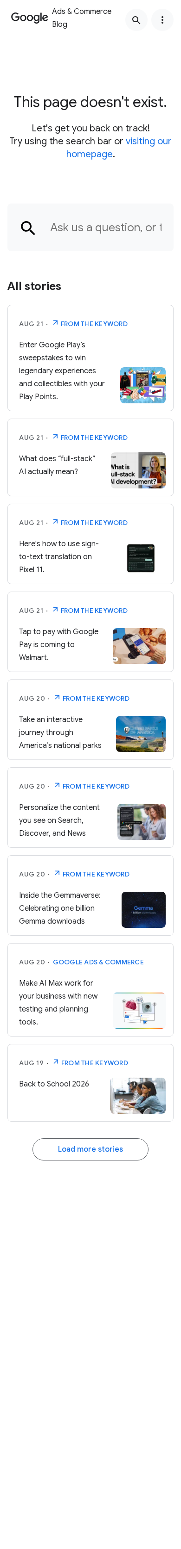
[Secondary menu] (162, 20)
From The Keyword (93, 324)
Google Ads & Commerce (98, 962)
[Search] (136, 20)
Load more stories (90, 1149)
